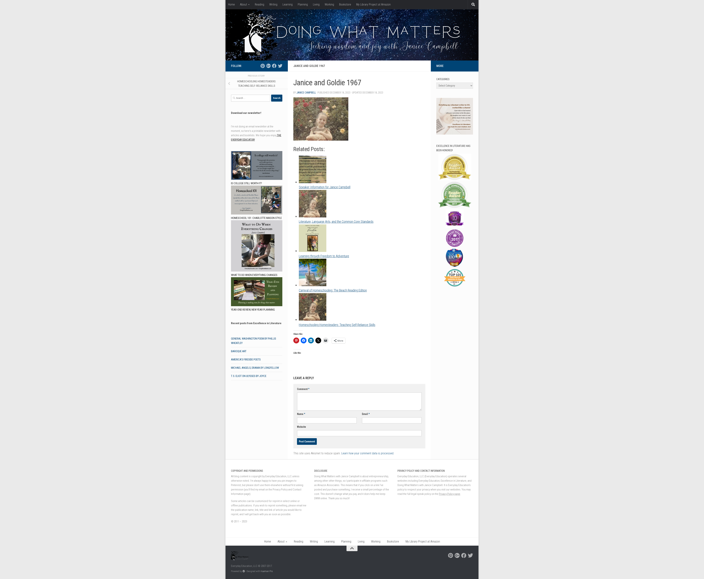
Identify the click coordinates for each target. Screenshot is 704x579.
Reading (259, 4)
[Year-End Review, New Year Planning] (256, 292)
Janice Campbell (306, 92)
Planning (303, 4)
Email (366, 414)
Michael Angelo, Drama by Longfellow (255, 367)
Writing (273, 4)
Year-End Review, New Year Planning (253, 309)
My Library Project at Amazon (373, 4)
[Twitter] (280, 66)
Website (301, 426)
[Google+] (268, 66)
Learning (288, 4)
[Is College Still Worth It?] (256, 166)
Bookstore (345, 4)
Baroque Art (238, 351)
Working (329, 4)
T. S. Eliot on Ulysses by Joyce (248, 376)
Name (301, 414)
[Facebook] (274, 66)
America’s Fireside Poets (246, 359)
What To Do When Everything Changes (254, 275)
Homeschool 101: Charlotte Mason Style (256, 218)
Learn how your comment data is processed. (367, 453)
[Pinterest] (262, 66)
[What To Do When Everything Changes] (256, 246)
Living (316, 4)
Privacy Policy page (449, 494)
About (243, 4)
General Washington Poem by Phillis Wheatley (253, 341)
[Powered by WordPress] (244, 571)
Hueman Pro (267, 571)
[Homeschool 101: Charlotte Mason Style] (256, 201)
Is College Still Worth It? (246, 183)
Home (231, 4)
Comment (303, 389)
